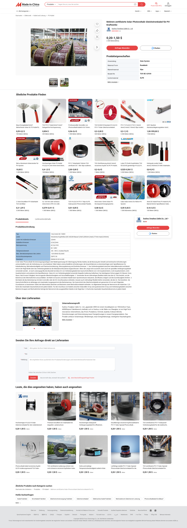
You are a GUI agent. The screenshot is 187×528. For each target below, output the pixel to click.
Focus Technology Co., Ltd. (92, 518)
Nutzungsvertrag (52, 510)
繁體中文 (44, 514)
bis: (26, 354)
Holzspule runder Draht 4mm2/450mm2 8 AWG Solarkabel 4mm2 (158, 164)
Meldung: (24, 360)
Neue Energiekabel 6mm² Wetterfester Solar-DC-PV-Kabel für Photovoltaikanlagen (27, 126)
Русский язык (100, 514)
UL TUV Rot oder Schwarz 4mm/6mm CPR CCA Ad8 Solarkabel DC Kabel (51, 203)
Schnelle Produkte (103, 510)
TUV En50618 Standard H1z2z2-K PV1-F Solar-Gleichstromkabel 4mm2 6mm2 (106, 126)
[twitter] (155, 510)
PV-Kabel (51, 15)
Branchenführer (142, 510)
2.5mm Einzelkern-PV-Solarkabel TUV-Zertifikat (27, 203)
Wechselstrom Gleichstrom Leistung (128, 499)
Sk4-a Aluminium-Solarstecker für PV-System (27, 164)
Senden (33, 377)
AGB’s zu (175, 520)
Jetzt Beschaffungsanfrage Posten (81, 378)
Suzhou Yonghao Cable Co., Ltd (122, 29)
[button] (135, 4)
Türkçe (146, 514)
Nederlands (124, 514)
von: (26, 348)
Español (67, 514)
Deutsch (74, 514)
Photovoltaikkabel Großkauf (153, 499)
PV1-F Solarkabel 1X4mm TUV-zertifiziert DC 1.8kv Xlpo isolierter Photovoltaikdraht (79, 164)
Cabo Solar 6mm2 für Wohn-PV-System (131, 203)
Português (83, 514)
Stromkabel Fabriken (39, 499)
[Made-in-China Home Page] (27, 4)
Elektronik (27, 15)
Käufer (137, 11)
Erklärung (42, 510)
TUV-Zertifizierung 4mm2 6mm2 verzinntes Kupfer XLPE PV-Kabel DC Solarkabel (106, 164)
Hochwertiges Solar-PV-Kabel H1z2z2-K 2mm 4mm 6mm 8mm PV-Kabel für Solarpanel (53, 164)
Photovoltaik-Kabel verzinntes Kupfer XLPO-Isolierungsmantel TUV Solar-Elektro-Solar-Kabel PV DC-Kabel (28, 468)
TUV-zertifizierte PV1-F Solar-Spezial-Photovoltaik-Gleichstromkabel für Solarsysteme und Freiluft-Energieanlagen (157, 468)
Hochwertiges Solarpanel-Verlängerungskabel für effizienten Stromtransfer (90, 425)
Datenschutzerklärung (66, 510)
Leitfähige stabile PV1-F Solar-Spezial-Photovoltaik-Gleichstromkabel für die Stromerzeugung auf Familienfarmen (123, 468)
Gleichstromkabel (82, 499)
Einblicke (132, 510)
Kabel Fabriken (22, 499)
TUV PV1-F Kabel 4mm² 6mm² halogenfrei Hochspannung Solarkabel (52, 126)
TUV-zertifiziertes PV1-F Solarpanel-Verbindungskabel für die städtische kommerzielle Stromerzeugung (155, 425)
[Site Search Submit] (141, 4)
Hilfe (148, 11)
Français (59, 514)
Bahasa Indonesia (165, 514)
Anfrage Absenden (122, 48)
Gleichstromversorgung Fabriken (61, 499)
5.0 (144, 221)
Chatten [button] (157, 48)
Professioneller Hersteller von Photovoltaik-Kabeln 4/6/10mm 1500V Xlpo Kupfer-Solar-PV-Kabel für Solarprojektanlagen (80, 126)
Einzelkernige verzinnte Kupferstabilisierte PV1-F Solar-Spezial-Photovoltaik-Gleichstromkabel (125, 425)
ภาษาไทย (138, 514)
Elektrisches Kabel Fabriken (102, 499)
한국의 (109, 514)
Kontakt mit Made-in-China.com (85, 510)
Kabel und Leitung (39, 15)
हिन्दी (131, 514)
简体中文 (36, 514)
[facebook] (151, 510)
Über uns (33, 510)
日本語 (52, 514)
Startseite (19, 15)
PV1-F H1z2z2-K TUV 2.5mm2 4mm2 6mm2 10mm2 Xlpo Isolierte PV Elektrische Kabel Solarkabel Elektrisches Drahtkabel (132, 126)
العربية (116, 514)
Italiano (91, 514)
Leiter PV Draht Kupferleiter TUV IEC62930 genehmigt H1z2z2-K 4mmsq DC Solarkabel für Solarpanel (131, 164)
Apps (157, 11)
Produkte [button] (50, 4)
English (28, 514)
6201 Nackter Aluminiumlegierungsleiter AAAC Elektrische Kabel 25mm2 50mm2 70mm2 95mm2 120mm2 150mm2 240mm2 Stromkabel (158, 126)
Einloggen (168, 6)
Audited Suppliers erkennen (119, 510)
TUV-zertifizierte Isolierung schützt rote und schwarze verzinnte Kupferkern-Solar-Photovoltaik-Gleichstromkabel (61, 468)
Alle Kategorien (24, 11)
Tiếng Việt (154, 514)
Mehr (17, 503)
